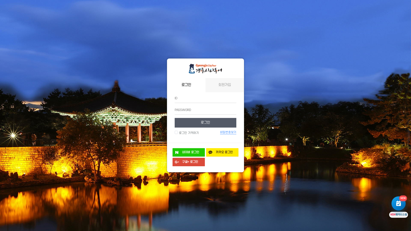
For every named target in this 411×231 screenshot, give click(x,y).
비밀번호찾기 (228, 132)
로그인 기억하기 (189, 133)
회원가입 (224, 85)
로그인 (205, 122)
